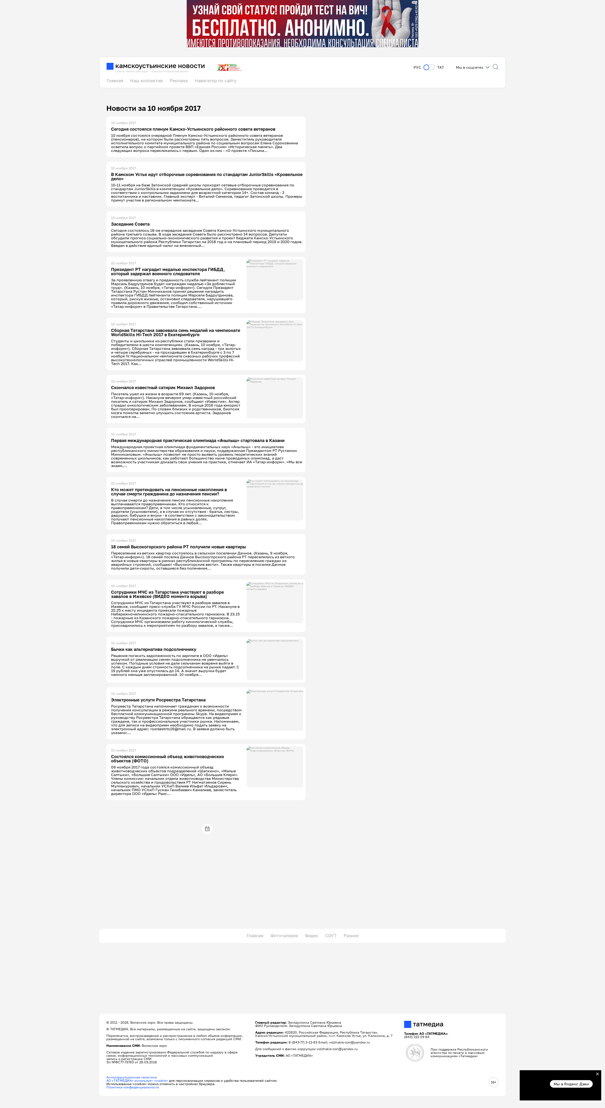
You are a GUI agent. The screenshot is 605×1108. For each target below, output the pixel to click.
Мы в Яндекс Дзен (571, 1084)
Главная (115, 80)
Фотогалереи (284, 935)
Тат (440, 67)
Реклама (179, 80)
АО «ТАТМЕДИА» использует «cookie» (137, 1080)
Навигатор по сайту (215, 80)
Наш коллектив (146, 80)
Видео (311, 935)
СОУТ (331, 935)
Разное (351, 935)
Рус (417, 67)
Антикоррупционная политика (131, 1077)
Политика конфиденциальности (132, 1087)
